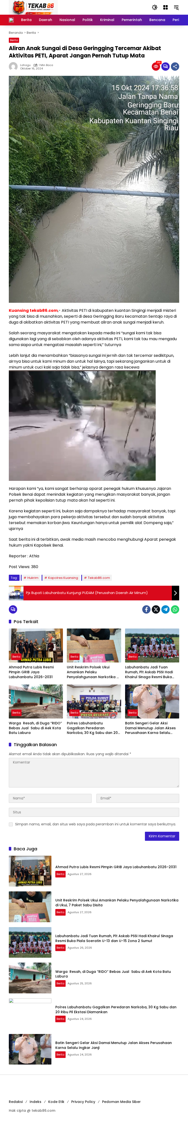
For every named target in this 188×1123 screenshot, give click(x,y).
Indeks (35, 1101)
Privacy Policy (83, 1101)
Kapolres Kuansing (63, 577)
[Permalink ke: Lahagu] (14, 66)
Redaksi (16, 1101)
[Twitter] (156, 609)
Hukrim (32, 577)
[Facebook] (146, 609)
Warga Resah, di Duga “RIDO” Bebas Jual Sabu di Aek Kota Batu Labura (35, 728)
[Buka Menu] (165, 7)
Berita (14, 40)
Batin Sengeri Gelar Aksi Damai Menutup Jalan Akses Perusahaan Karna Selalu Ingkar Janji (150, 728)
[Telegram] (165, 609)
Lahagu (25, 65)
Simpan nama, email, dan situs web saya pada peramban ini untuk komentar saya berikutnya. (95, 824)
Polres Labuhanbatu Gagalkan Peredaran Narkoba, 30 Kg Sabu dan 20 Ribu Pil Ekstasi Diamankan (92, 728)
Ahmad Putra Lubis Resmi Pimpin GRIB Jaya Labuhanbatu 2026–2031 (31, 672)
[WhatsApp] (175, 609)
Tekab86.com (99, 577)
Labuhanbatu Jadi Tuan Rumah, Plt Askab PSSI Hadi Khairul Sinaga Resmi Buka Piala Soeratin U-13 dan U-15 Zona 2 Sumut (150, 672)
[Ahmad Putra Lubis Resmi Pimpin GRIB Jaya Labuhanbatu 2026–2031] (36, 646)
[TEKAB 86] (33, 7)
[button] (155, 7)
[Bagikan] (175, 66)
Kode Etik (56, 1101)
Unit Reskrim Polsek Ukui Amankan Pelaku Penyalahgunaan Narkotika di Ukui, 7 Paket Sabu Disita (93, 672)
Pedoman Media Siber (121, 1101)
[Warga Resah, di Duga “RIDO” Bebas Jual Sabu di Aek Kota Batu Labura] (36, 702)
